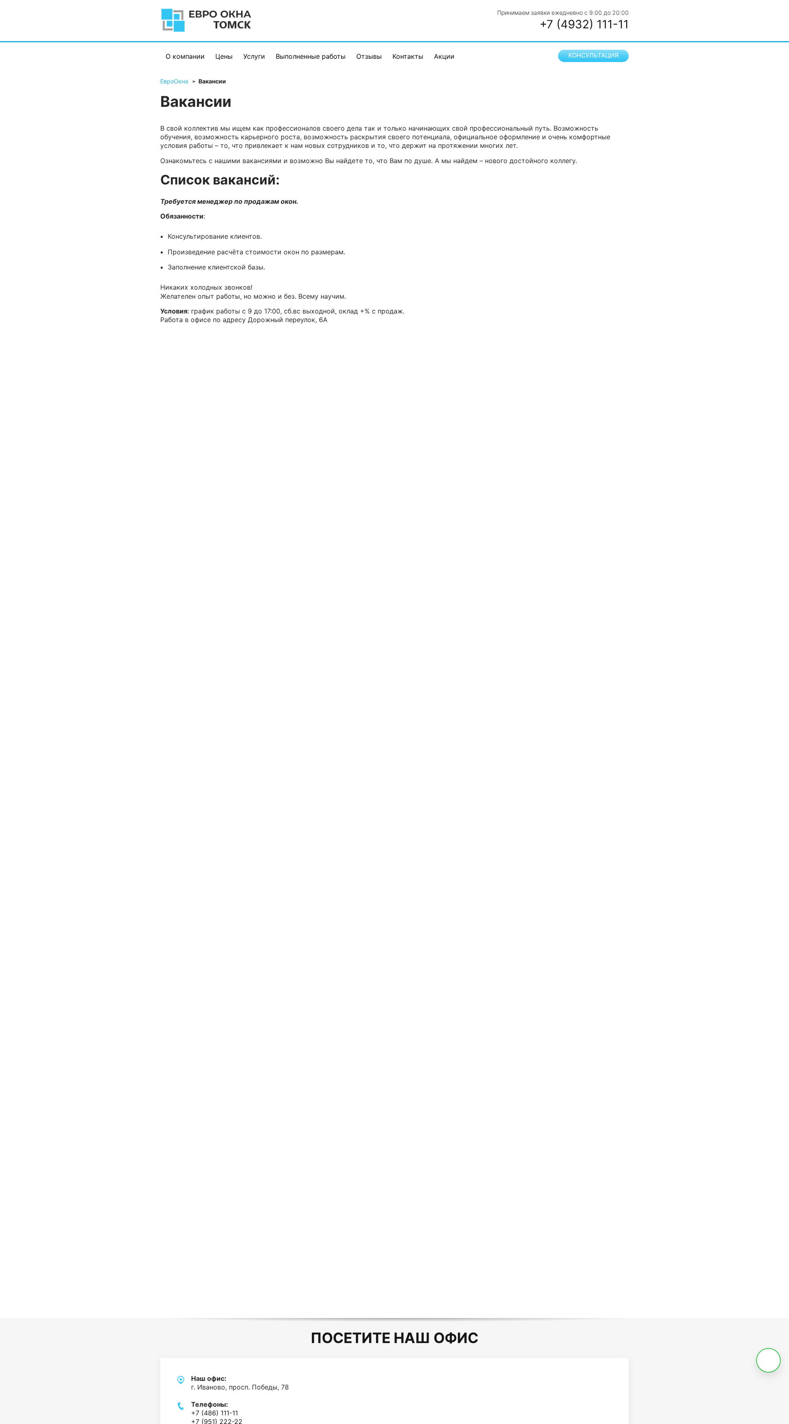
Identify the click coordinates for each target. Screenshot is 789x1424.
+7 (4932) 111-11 (584, 24)
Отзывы (369, 56)
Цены (224, 56)
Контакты (407, 56)
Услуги (254, 56)
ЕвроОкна (174, 81)
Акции (444, 56)
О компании (185, 56)
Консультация (593, 55)
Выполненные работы (311, 56)
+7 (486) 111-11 (214, 1413)
